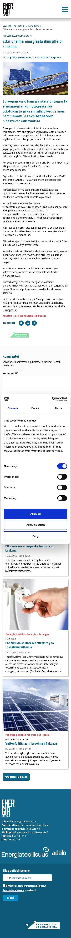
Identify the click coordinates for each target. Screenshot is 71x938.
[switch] (62, 477)
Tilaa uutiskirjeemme (16, 870)
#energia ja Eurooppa (35, 315)
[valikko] (65, 9)
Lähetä (10, 897)
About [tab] (58, 408)
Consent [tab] (13, 408)
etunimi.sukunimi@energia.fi (32, 832)
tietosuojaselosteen (13, 890)
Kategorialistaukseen (16, 777)
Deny (35, 536)
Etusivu (7, 25)
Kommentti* (10, 373)
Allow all (35, 513)
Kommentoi (11, 356)
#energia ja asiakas (13, 315)
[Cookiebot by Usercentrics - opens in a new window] (52, 399)
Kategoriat (19, 25)
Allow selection (35, 524)
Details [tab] (35, 408)
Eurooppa (33, 25)
